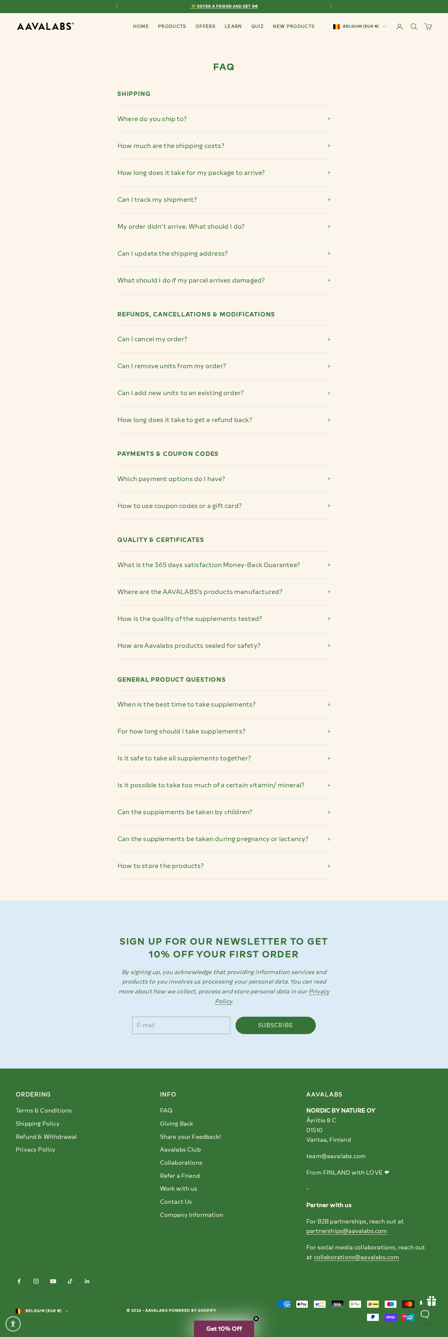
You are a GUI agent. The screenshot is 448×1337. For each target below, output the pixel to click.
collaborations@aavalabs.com (356, 1257)
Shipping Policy (38, 1123)
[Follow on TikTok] (70, 1281)
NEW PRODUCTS (294, 26)
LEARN (233, 26)
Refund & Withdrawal (46, 1136)
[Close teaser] (256, 1318)
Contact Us (176, 1201)
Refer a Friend (180, 1175)
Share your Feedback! (190, 1136)
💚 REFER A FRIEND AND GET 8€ (224, 6)
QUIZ (257, 26)
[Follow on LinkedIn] (87, 1281)
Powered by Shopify (193, 1310)
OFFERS (205, 26)
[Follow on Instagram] (36, 1281)
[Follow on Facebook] (19, 1281)
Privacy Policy (36, 1149)
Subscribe (276, 1025)
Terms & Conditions (44, 1110)
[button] (224, 1329)
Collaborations (181, 1162)
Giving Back (176, 1123)
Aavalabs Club (180, 1149)
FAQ (166, 1110)
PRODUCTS (172, 26)
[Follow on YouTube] (53, 1281)
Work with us (178, 1188)
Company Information (191, 1215)
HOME (141, 26)
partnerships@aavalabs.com (346, 1231)
